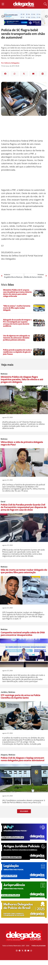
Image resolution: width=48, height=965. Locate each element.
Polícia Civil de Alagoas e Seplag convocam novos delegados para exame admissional (22, 759)
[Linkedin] (25, 950)
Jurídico (4, 692)
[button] (5, 73)
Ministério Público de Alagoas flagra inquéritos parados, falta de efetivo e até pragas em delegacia (22, 379)
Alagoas (4, 755)
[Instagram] (16, 950)
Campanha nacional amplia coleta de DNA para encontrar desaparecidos (23, 634)
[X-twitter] (22, 950)
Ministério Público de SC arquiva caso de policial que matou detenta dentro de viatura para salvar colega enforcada (17, 293)
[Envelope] (28, 950)
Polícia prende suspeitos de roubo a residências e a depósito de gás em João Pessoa (17, 352)
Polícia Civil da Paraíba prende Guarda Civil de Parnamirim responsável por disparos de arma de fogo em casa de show (23, 507)
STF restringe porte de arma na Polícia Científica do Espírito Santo (20, 696)
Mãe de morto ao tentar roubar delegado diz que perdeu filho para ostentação (24, 571)
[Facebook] (19, 950)
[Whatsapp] (31, 950)
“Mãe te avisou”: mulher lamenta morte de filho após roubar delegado (16, 308)
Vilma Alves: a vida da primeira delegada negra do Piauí (22, 443)
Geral (3, 502)
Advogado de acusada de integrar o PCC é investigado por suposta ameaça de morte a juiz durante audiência (17, 322)
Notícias (4, 374)
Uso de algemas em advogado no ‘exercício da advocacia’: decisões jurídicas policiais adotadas (16, 337)
